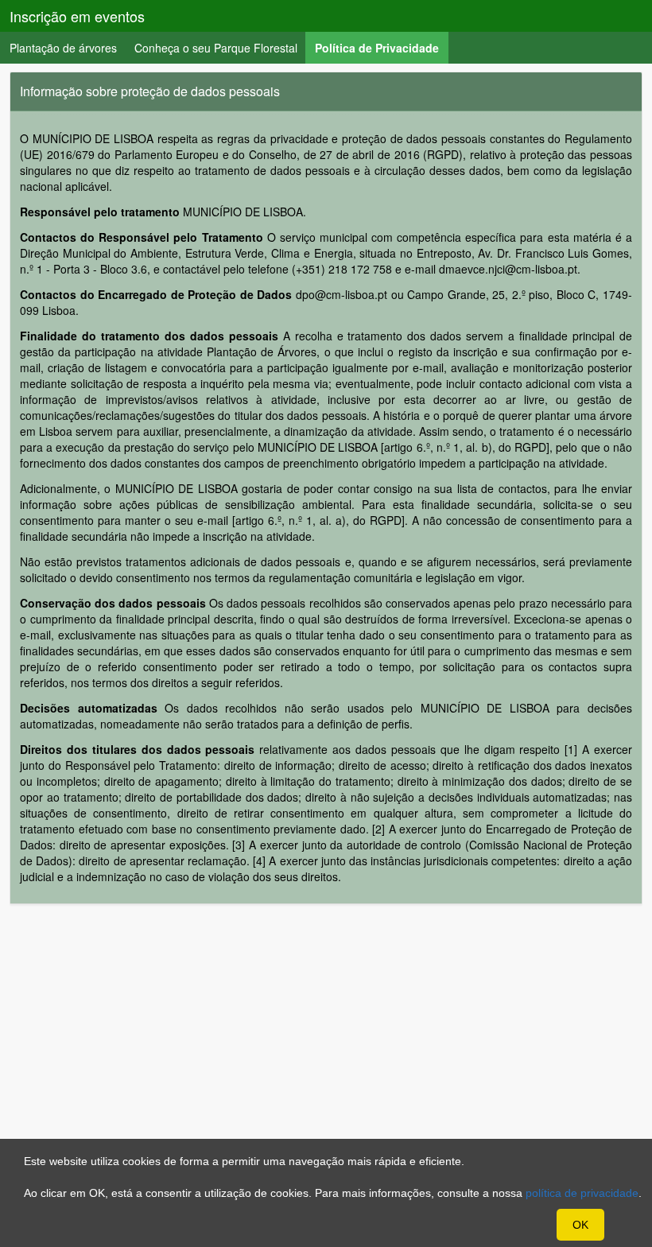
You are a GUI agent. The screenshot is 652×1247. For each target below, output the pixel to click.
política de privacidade (582, 1193)
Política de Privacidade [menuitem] (381, 47)
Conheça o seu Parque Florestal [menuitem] (215, 48)
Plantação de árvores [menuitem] (63, 48)
